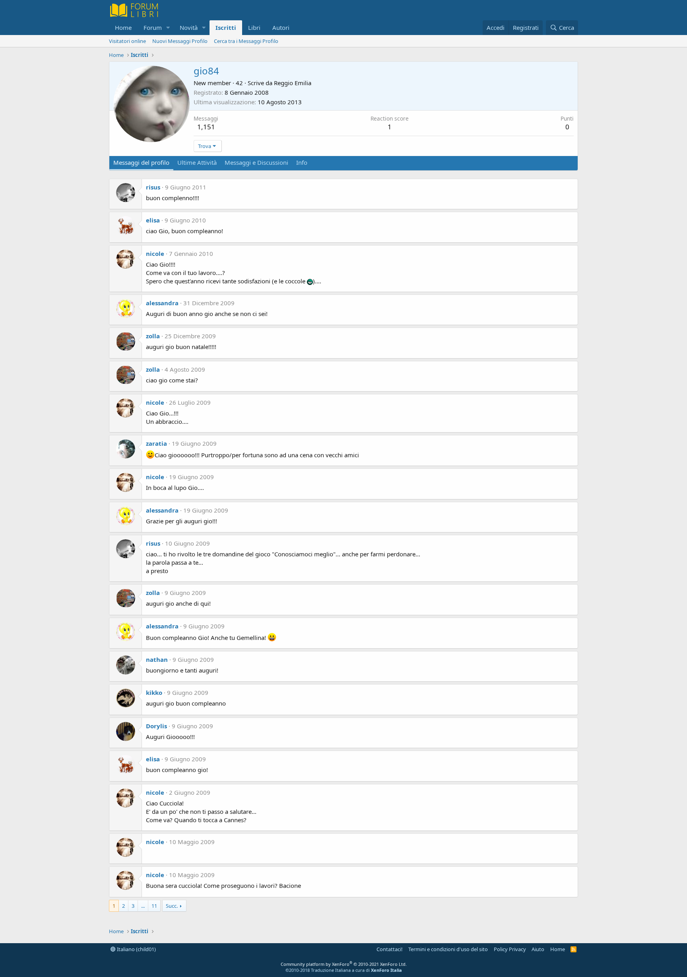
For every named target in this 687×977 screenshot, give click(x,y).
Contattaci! (389, 949)
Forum (153, 27)
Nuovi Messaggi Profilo (180, 41)
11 (154, 905)
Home (123, 27)
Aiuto (538, 949)
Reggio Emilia (292, 83)
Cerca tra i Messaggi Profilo (246, 41)
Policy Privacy (510, 949)
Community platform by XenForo (344, 964)
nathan (157, 659)
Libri (254, 27)
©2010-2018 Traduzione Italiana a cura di (343, 970)
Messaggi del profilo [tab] (141, 162)
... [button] (143, 905)
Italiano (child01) (136, 949)
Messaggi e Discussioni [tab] (256, 162)
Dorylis (156, 726)
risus (153, 187)
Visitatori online (127, 41)
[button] (168, 27)
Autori (280, 27)
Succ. (172, 905)
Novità (189, 27)
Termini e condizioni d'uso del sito (448, 949)
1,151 (206, 126)
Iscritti (225, 27)
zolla (153, 336)
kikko (154, 692)
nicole (155, 253)
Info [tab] (301, 162)
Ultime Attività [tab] (197, 162)
